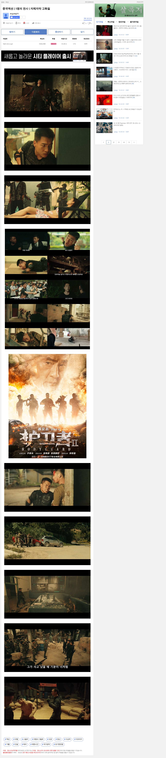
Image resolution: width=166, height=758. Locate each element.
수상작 (68, 739)
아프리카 (79, 739)
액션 (7, 739)
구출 (7, 744)
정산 (58, 739)
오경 (50, 739)
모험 (16, 739)
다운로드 (36, 32)
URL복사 (37, 23)
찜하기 (12, 32)
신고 (27, 23)
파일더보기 (9, 23)
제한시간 (35, 744)
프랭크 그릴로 (38, 739)
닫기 (82, 32)
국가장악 (47, 744)
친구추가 (16, 17)
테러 (24, 744)
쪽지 (19, 23)
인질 (16, 744)
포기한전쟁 (59, 744)
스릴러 (25, 739)
